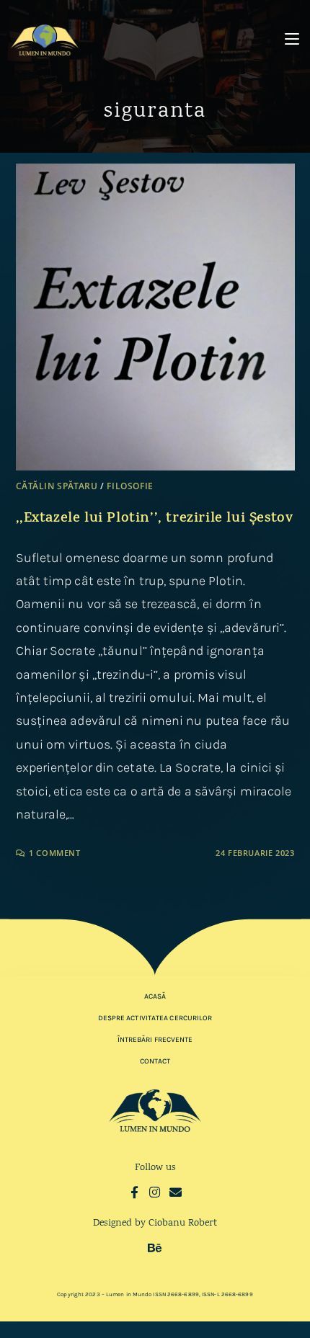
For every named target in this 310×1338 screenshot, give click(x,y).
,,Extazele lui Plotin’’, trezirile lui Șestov (154, 519)
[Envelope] (175, 1192)
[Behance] (155, 1247)
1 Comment (54, 852)
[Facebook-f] (134, 1192)
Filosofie (130, 486)
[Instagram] (155, 1192)
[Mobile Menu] (292, 39)
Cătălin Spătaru (57, 486)
